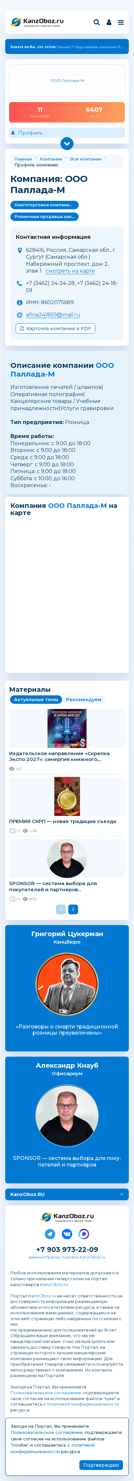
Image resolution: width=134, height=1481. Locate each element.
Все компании (85, 159)
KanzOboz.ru (54, 1284)
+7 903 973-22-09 (67, 1249)
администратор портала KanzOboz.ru (67, 1257)
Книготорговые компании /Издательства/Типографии (47, 204)
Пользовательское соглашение (45, 1392)
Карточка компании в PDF (58, 328)
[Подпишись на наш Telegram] (50, 1233)
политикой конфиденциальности (83, 1404)
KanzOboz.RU (27, 1194)
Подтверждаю (101, 1465)
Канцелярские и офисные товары (41, 25)
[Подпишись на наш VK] (67, 1233)
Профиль (30, 133)
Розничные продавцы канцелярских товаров (47, 216)
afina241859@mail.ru (53, 315)
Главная (23, 159)
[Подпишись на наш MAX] (84, 1233)
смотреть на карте (70, 271)
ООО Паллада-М (77, 505)
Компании (51, 159)
